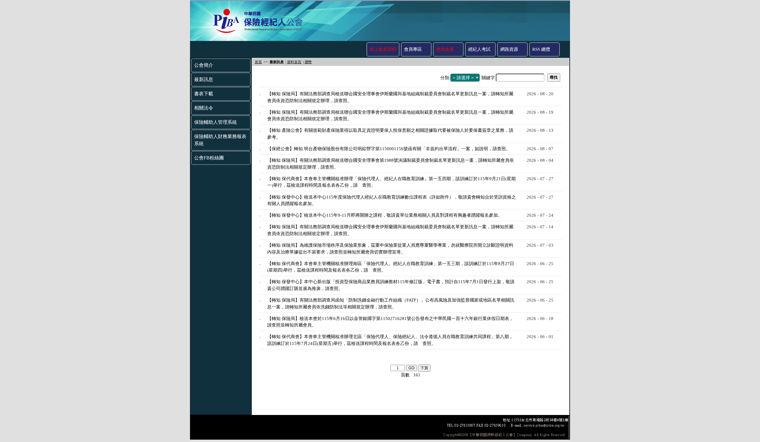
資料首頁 (294, 62)
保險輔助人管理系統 (215, 122)
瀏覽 (308, 62)
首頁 (258, 62)
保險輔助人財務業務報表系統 (220, 140)
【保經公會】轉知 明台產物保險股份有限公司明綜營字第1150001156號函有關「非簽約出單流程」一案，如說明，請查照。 (388, 148)
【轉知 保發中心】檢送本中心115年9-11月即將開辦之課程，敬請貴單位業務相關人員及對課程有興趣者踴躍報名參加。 (384, 215)
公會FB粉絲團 (209, 157)
